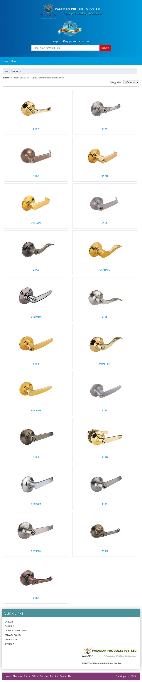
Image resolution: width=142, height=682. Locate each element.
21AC (36, 598)
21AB (105, 551)
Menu (14, 61)
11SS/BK (36, 551)
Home (8, 676)
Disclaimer (11, 639)
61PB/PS (104, 270)
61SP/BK (36, 316)
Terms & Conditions (16, 630)
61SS (105, 316)
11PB (105, 457)
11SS (105, 504)
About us (17, 676)
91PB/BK (104, 363)
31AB (36, 176)
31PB (105, 176)
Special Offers (31, 676)
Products (16, 71)
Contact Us (65, 676)
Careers (9, 621)
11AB (36, 457)
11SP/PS (36, 504)
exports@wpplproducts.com (71, 41)
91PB (36, 363)
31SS (105, 223)
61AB (36, 270)
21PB (36, 129)
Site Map (9, 644)
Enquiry (9, 626)
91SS (105, 410)
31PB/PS (36, 223)
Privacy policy (13, 635)
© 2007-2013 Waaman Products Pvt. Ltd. (102, 663)
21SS (105, 129)
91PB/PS (36, 410)
